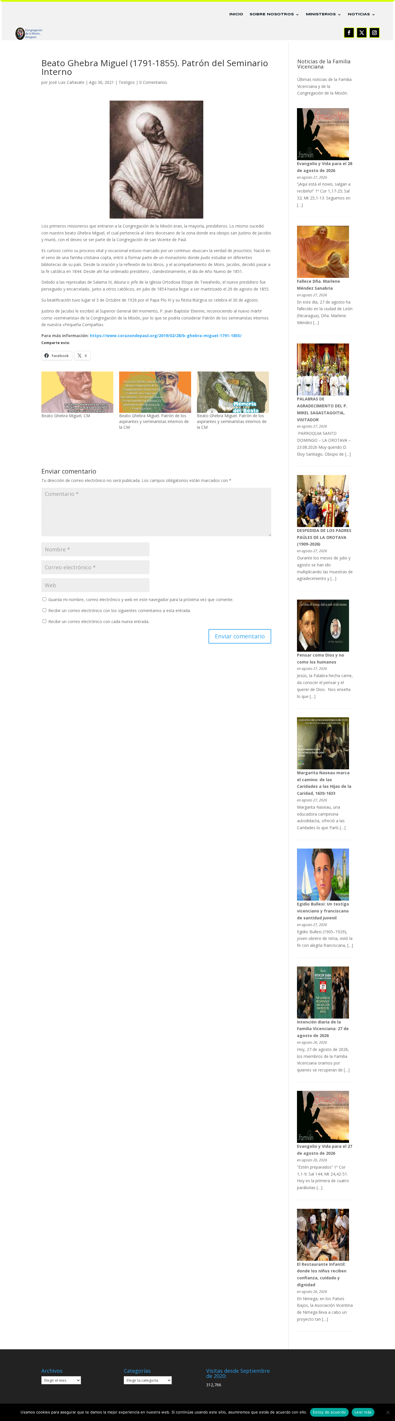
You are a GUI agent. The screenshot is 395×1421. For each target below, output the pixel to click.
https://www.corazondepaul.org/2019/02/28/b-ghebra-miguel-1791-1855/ (166, 335)
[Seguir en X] (362, 32)
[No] (388, 1412)
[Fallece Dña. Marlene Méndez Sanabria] (323, 276)
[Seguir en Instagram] (374, 32)
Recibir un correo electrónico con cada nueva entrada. (98, 621)
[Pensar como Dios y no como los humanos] (323, 650)
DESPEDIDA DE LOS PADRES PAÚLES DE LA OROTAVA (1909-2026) (324, 537)
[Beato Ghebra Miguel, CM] (77, 392)
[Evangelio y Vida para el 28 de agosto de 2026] (323, 158)
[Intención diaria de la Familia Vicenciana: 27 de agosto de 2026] (323, 1017)
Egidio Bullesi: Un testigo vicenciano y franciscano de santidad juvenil (323, 911)
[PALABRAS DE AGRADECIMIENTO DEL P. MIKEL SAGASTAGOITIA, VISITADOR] (323, 394)
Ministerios (321, 14)
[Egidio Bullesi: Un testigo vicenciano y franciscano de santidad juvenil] (323, 899)
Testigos (127, 82)
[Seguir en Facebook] (349, 32)
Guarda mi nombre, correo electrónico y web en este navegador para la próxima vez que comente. (140, 599)
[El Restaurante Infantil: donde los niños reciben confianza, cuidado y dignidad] (323, 1259)
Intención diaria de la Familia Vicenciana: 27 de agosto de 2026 (323, 1029)
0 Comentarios (153, 82)
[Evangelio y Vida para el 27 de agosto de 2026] (323, 1141)
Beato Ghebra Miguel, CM (65, 415)
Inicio (236, 14)
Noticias (359, 14)
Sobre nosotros (272, 14)
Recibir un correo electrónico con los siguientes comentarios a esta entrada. (119, 610)
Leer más (363, 1412)
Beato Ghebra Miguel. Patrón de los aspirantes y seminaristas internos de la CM (154, 421)
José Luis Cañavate (66, 82)
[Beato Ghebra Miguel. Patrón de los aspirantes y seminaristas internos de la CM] (155, 392)
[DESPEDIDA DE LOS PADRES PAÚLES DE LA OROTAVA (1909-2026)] (323, 525)
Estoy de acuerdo (329, 1412)
